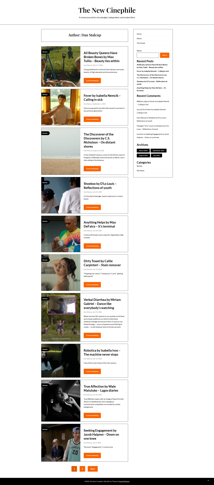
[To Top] (208, 480)
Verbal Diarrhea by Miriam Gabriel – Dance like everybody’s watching (102, 304)
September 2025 (158, 150)
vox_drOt (140, 109)
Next (93, 469)
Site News (140, 170)
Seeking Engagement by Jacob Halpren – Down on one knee (101, 434)
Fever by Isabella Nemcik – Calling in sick (153, 71)
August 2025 (143, 155)
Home (139, 34)
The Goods (141, 43)
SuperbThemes (124, 481)
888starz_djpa (142, 101)
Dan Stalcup (141, 118)
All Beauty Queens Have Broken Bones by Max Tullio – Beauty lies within (101, 57)
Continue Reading (92, 80)
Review (139, 166)
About (139, 38)
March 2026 (143, 150)
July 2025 (156, 155)
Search (139, 51)
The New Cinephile (107, 10)
